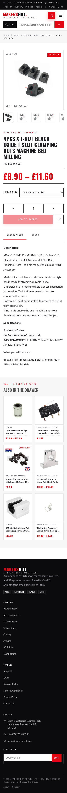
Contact (16, 787)
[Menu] (60, 15)
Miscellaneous (10, 621)
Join (56, 758)
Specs (35, 235)
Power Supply (10, 608)
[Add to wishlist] (59, 219)
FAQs (6, 677)
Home (6, 35)
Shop (17, 35)
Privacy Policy (10, 697)
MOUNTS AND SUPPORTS (38, 35)
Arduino (7, 640)
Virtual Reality (10, 628)
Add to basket (28, 219)
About (6, 787)
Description (15, 235)
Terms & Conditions (13, 690)
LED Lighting (9, 653)
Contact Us (8, 703)
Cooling (7, 634)
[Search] (59, 24)
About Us (8, 671)
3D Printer (8, 647)
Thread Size (10, 192)
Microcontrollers (11, 615)
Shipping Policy (10, 684)
